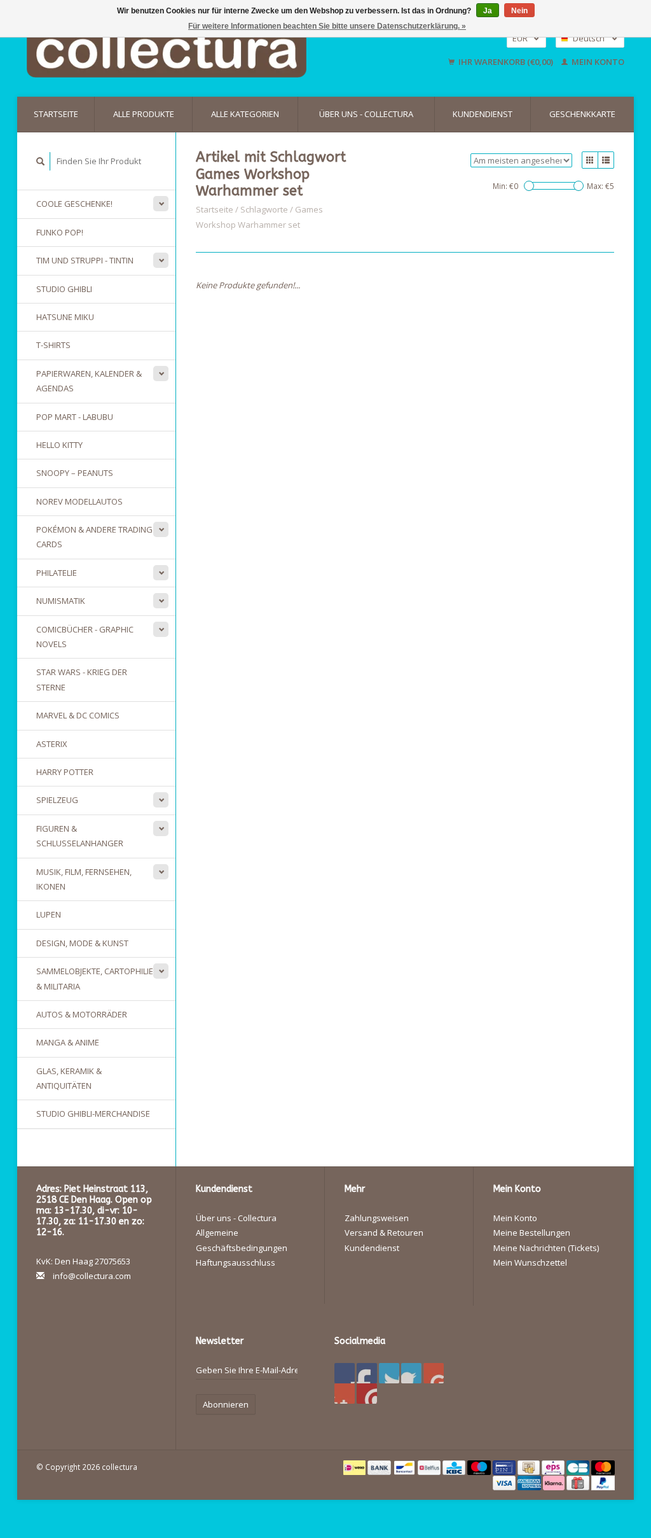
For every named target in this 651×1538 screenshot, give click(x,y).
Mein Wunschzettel (530, 1262)
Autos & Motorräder (81, 1014)
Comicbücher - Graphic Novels (85, 637)
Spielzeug (57, 800)
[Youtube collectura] (433, 1373)
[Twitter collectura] (367, 1373)
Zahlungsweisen (377, 1218)
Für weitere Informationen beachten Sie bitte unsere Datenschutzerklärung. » (327, 26)
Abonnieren (226, 1404)
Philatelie (56, 572)
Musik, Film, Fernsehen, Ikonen (84, 879)
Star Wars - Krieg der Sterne (81, 679)
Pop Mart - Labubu (74, 417)
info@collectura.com (92, 1276)
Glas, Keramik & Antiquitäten (69, 1078)
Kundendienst (482, 114)
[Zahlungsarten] (355, 1466)
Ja (487, 10)
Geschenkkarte (582, 114)
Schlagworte (264, 209)
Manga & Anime (67, 1042)
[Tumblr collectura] (344, 1393)
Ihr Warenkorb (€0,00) (505, 61)
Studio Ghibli (64, 289)
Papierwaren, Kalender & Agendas (89, 381)
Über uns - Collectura (366, 114)
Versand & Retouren (384, 1232)
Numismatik (60, 600)
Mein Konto (597, 61)
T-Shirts (53, 345)
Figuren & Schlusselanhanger (79, 836)
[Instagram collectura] (367, 1393)
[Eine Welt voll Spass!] (210, 50)
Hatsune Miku (65, 317)
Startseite (56, 114)
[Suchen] (40, 161)
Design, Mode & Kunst (82, 943)
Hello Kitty (59, 445)
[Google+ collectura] (389, 1373)
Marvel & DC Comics (78, 715)
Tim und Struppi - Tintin (85, 260)
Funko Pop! (59, 232)
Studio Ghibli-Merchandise (93, 1113)
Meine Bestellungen (531, 1232)
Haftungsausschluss (235, 1262)
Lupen (48, 914)
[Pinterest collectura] (411, 1373)
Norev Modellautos (79, 501)
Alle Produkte (143, 114)
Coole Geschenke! (74, 203)
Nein (519, 10)
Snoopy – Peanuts (74, 473)
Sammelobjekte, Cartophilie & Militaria (94, 978)
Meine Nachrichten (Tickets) (546, 1248)
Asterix (51, 744)
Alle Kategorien (245, 114)
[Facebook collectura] (344, 1373)
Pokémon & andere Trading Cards (94, 537)
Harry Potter (64, 772)
